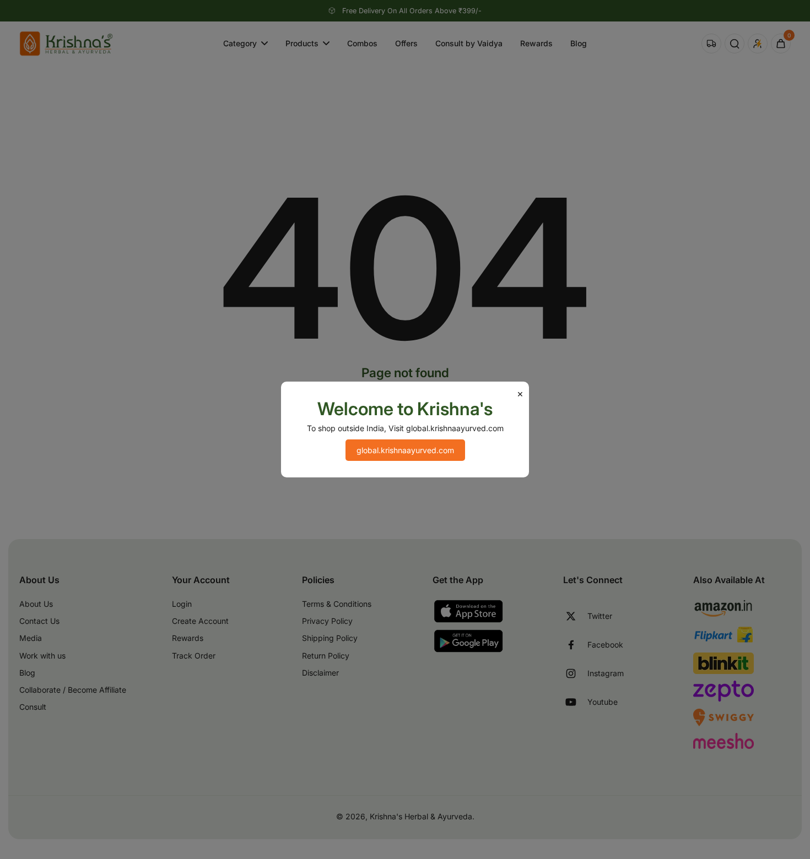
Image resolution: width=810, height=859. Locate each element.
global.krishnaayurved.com (405, 450)
